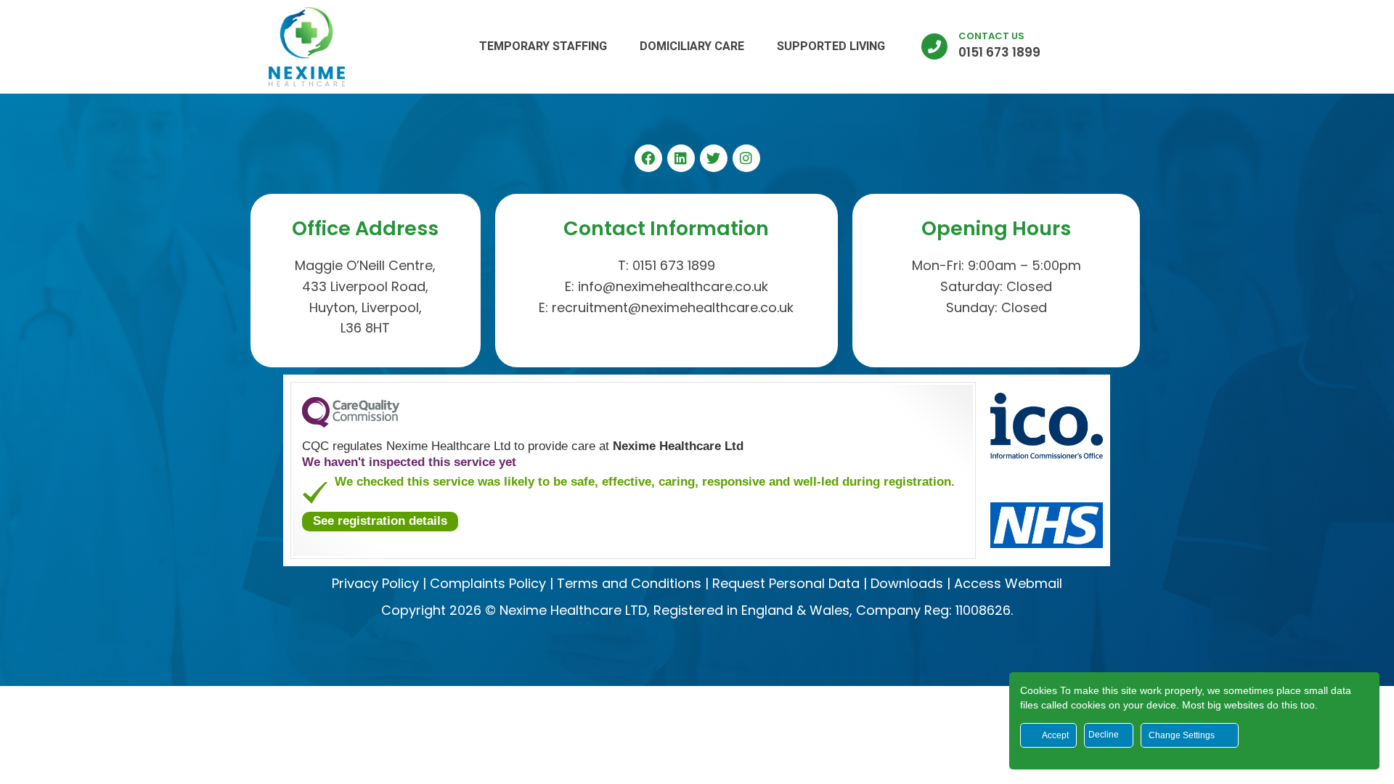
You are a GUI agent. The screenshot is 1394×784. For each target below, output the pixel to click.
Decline (1104, 735)
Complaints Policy (488, 583)
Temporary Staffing (543, 46)
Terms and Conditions (629, 583)
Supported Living (831, 46)
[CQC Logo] (350, 424)
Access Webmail (1008, 583)
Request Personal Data (786, 583)
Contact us (991, 36)
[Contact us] (934, 46)
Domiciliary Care (692, 46)
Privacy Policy (375, 583)
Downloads (907, 583)
